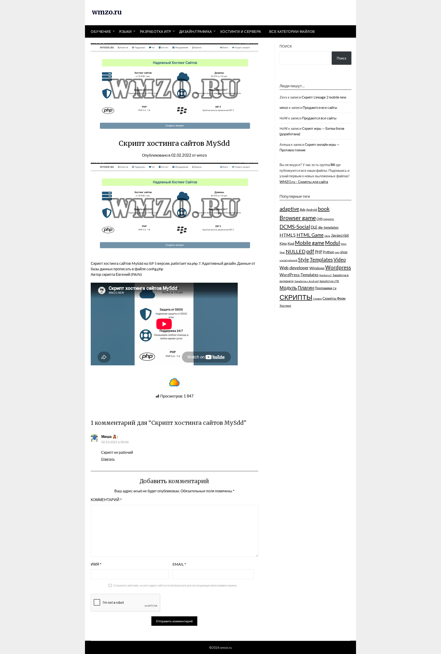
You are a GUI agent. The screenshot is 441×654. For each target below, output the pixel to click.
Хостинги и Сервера (240, 31)
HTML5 (288, 235)
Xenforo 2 (325, 275)
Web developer (294, 267)
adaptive (289, 209)
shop (344, 252)
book (324, 209)
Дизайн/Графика (195, 31)
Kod (291, 243)
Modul (332, 243)
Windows (317, 268)
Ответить (108, 459)
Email (179, 564)
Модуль (288, 287)
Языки (125, 31)
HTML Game (310, 235)
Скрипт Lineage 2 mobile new (324, 97)
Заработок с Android (306, 281)
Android (311, 209)
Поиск (286, 46)
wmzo (202, 155)
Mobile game (309, 243)
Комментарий (106, 499)
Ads (302, 209)
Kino (283, 243)
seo (337, 252)
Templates (321, 259)
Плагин (306, 287)
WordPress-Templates (299, 274)
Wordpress (338, 267)
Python (328, 252)
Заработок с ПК (329, 281)
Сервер (317, 298)
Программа (323, 288)
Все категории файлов (292, 31)
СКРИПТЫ (296, 297)
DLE (314, 227)
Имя (96, 564)
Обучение (101, 31)
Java (327, 235)
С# (334, 288)
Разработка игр (155, 31)
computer (328, 218)
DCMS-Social (295, 226)
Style (303, 259)
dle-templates (328, 227)
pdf (310, 251)
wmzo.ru (107, 12)
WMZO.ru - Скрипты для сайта (304, 182)
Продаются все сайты (320, 107)
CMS (319, 219)
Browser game (298, 217)
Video (340, 259)
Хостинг (285, 305)
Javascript (340, 235)
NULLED (295, 251)
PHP (318, 252)
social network (288, 260)
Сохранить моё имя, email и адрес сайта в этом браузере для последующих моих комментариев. (175, 585)
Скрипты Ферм (333, 298)
